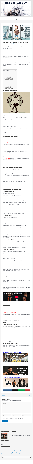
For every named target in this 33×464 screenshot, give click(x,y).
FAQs (4, 83)
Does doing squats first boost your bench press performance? (12, 352)
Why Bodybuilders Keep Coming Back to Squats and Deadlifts (12, 377)
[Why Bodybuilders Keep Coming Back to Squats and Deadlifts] (15, 384)
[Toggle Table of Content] (15, 70)
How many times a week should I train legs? (10, 88)
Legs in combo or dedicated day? (8, 87)
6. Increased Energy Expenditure (8, 80)
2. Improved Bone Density (8, 76)
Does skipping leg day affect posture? (9, 86)
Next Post (30, 395)
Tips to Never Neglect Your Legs (8, 73)
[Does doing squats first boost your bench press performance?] (15, 360)
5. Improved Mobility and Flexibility (9, 79)
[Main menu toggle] (16, 19)
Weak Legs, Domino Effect (7, 71)
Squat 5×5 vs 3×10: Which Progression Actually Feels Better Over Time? (11, 450)
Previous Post (3, 395)
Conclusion (5, 82)
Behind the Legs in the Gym (7, 72)
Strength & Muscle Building (12, 43)
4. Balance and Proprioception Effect (9, 78)
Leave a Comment (5, 43)
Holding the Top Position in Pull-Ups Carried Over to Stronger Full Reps (11, 453)
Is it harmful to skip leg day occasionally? (9, 84)
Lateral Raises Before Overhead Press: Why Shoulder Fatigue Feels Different (11, 452)
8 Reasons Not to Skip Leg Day (7, 74)
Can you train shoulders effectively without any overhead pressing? (13, 364)
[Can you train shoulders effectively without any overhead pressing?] (15, 373)
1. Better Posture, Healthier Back (8, 75)
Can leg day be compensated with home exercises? (10, 85)
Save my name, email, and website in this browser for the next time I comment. (13, 418)
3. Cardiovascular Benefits (8, 77)
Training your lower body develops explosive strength (10, 283)
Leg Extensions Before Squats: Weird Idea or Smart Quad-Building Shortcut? (11, 449)
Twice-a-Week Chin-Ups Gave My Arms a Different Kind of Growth (10, 455)
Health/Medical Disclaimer (10, 444)
